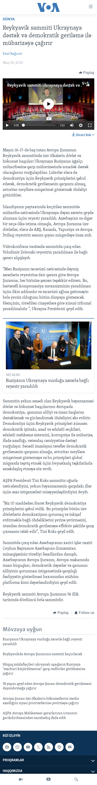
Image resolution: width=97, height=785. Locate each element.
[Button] (87, 73)
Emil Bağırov (12, 54)
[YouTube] (48, 779)
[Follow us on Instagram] (17, 747)
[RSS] (48, 747)
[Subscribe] (69, 747)
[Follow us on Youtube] (28, 747)
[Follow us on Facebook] (7, 747)
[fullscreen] (89, 125)
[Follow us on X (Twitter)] (38, 747)
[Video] (21, 779)
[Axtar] (76, 779)
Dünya (9, 20)
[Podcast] (59, 747)
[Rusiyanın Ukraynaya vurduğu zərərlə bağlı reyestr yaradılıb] (48, 345)
